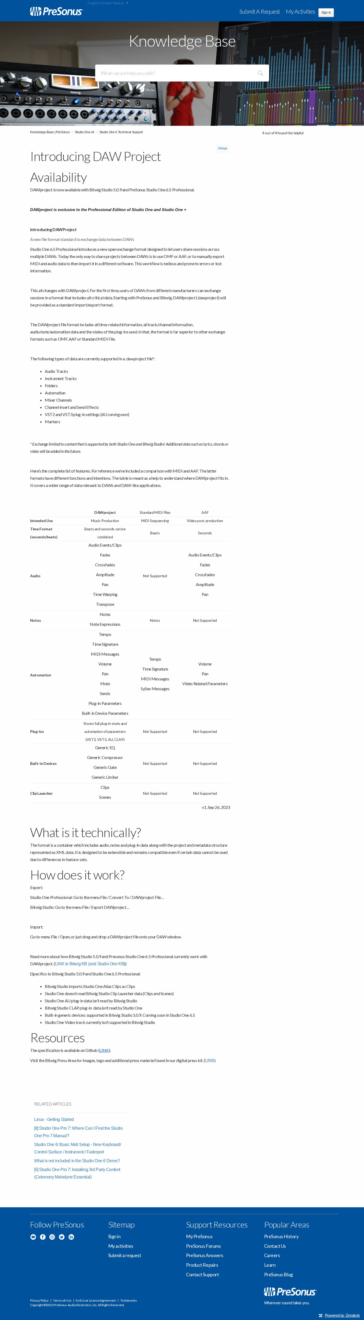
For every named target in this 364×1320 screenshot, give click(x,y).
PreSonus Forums (203, 1246)
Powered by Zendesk (342, 1315)
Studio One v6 (84, 132)
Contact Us (275, 1246)
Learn (270, 1265)
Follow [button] (222, 148)
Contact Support (202, 1274)
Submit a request (259, 11)
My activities (300, 11)
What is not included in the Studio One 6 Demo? (77, 1160)
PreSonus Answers (204, 1255)
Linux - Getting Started (54, 1119)
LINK (209, 1060)
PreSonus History (281, 1236)
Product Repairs (202, 1265)
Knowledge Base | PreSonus (50, 132)
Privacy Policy (39, 1300)
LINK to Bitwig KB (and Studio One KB (89, 964)
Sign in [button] (326, 12)
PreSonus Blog (278, 1274)
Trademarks (128, 1300)
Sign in (114, 1236)
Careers (272, 1255)
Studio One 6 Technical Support (121, 132)
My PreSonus (199, 1236)
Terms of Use (62, 1300)
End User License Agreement (96, 1300)
